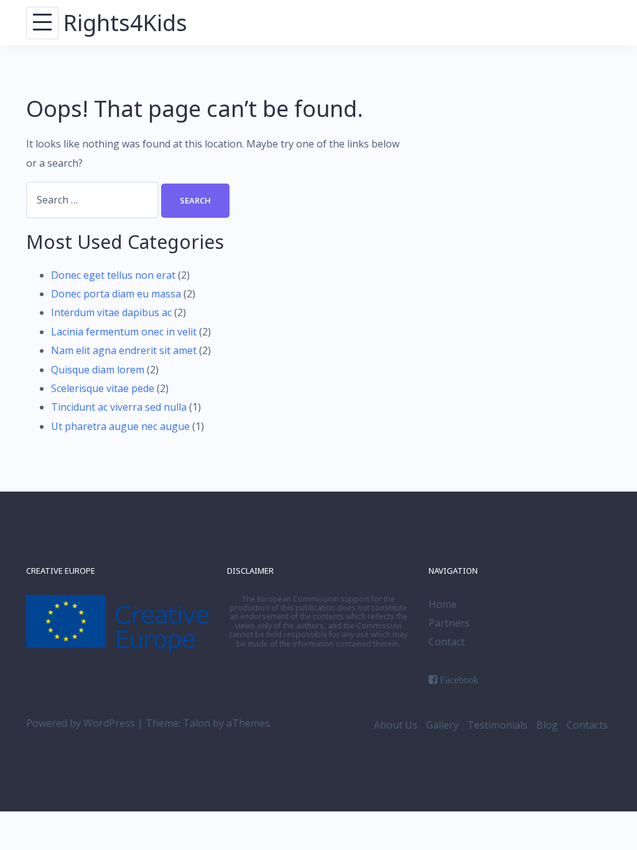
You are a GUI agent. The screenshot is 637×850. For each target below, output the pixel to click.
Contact (447, 641)
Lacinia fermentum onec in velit (124, 332)
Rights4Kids (125, 22)
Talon (196, 723)
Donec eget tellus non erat (113, 275)
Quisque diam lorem (97, 369)
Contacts (587, 725)
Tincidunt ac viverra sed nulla (119, 407)
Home (443, 604)
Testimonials (497, 725)
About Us (395, 725)
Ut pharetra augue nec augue (120, 426)
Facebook (459, 679)
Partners (449, 623)
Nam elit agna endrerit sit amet (124, 350)
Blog (547, 725)
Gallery (442, 725)
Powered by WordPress (80, 723)
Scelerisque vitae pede (102, 388)
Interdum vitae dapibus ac (111, 312)
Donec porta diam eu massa (116, 294)
